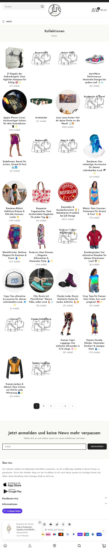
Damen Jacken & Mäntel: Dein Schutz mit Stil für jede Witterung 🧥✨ (14, 388)
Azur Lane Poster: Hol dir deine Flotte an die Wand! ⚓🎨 (68, 120)
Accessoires (41, 52)
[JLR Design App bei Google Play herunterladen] (12, 491)
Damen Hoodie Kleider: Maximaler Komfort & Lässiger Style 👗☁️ (94, 344)
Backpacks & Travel (94, 96)
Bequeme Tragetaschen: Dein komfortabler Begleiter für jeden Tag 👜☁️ (41, 212)
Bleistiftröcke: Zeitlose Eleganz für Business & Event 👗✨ (15, 255)
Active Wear (68, 52)
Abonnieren (97, 446)
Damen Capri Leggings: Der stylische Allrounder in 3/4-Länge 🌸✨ (68, 344)
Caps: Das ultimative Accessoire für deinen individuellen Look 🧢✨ (14, 300)
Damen (14, 319)
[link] (5, 546)
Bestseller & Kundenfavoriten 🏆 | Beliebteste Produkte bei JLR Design (67, 211)
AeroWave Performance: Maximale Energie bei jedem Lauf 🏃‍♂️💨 (94, 78)
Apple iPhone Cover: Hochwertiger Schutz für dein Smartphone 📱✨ (14, 122)
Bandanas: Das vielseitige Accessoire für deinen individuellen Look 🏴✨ (94, 167)
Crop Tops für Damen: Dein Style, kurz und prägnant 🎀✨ (94, 299)
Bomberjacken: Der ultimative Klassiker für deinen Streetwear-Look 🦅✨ (94, 256)
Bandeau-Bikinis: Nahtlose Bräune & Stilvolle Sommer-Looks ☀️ (14, 212)
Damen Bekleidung (41, 319)
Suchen (42, 6)
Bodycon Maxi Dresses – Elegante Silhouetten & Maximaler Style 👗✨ (41, 256)
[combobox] (23, 7)
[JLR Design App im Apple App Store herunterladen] (12, 484)
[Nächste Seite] (72, 406)
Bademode (41, 140)
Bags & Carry (68, 140)
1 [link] (36, 405)
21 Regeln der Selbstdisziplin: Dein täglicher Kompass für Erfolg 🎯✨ (14, 78)
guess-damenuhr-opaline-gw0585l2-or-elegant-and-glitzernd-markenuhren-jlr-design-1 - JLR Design (27, 528)
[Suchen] (79, 546)
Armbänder (41, 117)
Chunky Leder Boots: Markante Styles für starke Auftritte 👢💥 (67, 299)
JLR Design (59, 529)
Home (54, 35)
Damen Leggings (41, 362)
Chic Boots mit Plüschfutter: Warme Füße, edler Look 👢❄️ (41, 299)
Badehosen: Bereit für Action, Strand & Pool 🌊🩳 (14, 164)
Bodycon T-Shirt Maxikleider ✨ (67, 231)
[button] (101, 10)
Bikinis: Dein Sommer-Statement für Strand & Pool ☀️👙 (94, 211)
